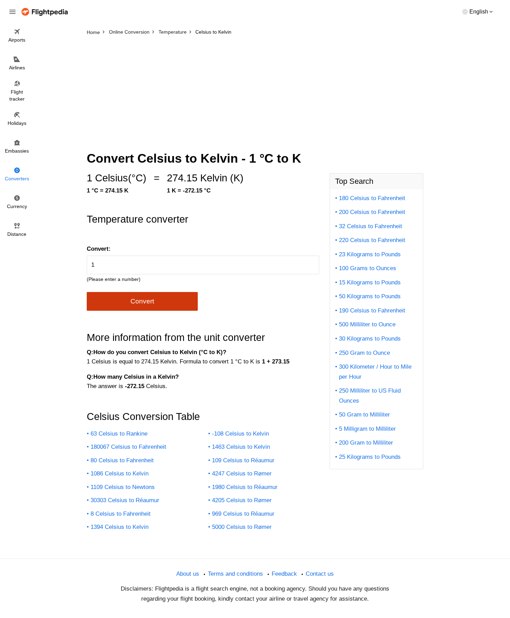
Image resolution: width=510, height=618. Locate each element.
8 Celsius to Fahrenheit (121, 513)
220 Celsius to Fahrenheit (372, 240)
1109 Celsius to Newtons (123, 487)
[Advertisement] (255, 90)
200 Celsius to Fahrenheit (372, 212)
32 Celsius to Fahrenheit (370, 226)
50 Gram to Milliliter (364, 414)
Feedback (284, 573)
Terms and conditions (235, 573)
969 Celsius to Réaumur (243, 513)
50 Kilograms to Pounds (370, 296)
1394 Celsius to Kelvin (119, 527)
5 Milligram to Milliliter (367, 429)
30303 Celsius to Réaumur (125, 500)
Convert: (99, 249)
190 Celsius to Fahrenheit (372, 310)
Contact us (320, 573)
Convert (142, 301)
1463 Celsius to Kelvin (241, 447)
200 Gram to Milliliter (366, 442)
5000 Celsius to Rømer (242, 527)
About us (187, 573)
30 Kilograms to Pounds (370, 338)
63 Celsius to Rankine (119, 433)
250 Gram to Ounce (364, 353)
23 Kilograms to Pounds (370, 254)
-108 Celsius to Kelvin (240, 433)
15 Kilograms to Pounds (370, 282)
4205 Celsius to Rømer (242, 500)
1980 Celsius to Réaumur (245, 487)
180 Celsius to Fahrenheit (372, 198)
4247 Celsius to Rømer (242, 473)
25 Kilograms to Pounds (370, 457)
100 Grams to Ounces (367, 268)
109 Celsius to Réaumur (243, 460)
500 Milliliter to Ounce (367, 324)
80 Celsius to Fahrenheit (122, 460)
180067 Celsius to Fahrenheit (128, 447)
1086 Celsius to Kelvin (119, 473)
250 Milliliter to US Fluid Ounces (370, 395)
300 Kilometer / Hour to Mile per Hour (375, 371)
